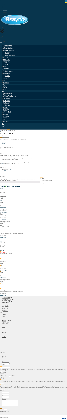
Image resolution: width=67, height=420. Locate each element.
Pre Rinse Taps (5, 79)
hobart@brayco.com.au (3, 237)
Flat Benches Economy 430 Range (7, 46)
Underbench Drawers (7, 52)
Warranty (3, 354)
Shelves (2, 69)
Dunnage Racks (5, 78)
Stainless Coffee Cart (5, 66)
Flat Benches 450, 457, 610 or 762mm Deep (8, 92)
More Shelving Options (6, 116)
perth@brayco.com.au (2, 224)
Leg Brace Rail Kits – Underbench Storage (10, 55)
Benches (3, 44)
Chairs (4, 85)
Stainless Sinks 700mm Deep (6, 58)
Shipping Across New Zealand (4, 34)
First (9, 363)
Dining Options (3, 84)
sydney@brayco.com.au (3, 219)
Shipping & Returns (4, 142)
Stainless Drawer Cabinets (6, 67)
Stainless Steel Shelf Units (6, 72)
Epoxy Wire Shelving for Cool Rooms (7, 71)
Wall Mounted (5, 110)
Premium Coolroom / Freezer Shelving (8, 111)
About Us (3, 353)
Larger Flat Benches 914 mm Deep (7, 45)
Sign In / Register (2, 13)
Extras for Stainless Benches (6, 98)
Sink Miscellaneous (7, 64)
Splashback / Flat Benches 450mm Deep (8, 94)
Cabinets (3, 106)
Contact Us (3, 358)
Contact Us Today (2, 197)
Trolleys (3, 81)
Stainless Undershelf (7, 76)
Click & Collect (3, 143)
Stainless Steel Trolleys (6, 82)
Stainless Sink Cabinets (6, 109)
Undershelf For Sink (7, 62)
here (2, 163)
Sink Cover (6, 104)
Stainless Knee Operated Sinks (7, 102)
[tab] (34, 142)
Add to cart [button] (20, 182)
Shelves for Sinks (7, 77)
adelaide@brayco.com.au (3, 207)
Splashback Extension (7, 63)
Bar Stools (3, 124)
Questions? (3, 144)
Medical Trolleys (4, 332)
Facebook (3, 391)
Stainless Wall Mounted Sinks (6, 60)
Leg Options (6, 54)
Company (3, 395)
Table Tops (4, 88)
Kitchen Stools (5, 86)
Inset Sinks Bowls (5, 57)
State (2, 398)
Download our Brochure (1, 38)
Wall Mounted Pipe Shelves (5, 323)
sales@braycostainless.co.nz (3, 185)
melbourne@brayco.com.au (3, 212)
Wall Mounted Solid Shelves (6, 73)
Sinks (2, 56)
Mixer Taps (4, 80)
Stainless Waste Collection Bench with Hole (8, 50)
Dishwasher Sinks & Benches (6, 59)
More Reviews (2, 373)
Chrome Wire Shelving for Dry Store (7, 70)
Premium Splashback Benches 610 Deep (8, 48)
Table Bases (4, 89)
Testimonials (3, 355)
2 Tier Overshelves (7, 53)
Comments (3, 361)
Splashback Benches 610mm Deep (7, 47)
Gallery (2, 357)
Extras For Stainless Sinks (6, 61)
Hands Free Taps (4, 328)
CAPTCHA (3, 365)
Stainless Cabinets (5, 65)
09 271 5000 (1, 0)
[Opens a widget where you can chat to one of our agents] (64, 419)
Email (5, 170)
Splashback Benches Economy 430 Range (8, 49)
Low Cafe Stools (5, 87)
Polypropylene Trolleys (6, 83)
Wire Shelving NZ (5, 113)
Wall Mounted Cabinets (6, 68)
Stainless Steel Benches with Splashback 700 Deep (9, 96)
